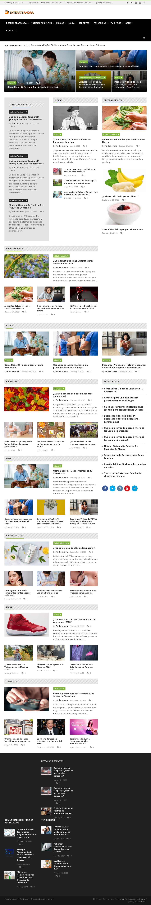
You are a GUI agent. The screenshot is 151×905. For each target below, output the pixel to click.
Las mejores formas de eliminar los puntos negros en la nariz (17, 592)
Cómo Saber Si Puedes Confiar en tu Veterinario (33, 87)
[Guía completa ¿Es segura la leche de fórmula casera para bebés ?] (18, 430)
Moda (56, 614)
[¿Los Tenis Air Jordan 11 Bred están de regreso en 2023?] (26, 625)
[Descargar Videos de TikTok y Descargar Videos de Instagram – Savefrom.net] (124, 344)
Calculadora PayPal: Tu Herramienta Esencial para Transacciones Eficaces (68, 45)
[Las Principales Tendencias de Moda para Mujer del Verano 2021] (46, 830)
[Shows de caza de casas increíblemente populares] (18, 727)
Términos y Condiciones (51, 2)
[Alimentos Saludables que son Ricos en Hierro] (18, 294)
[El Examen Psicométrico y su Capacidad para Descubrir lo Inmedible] (9, 875)
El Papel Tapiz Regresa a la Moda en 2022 (50, 665)
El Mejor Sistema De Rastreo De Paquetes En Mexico (26, 206)
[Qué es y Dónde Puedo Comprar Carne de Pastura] (84, 430)
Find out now (18, 123)
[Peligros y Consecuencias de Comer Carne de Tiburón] (46, 847)
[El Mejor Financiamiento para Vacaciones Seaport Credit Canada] (9, 853)
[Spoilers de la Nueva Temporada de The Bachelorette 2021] (84, 727)
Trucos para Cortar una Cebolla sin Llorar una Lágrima (72, 140)
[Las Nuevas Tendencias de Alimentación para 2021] (46, 864)
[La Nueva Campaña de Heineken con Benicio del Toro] (51, 727)
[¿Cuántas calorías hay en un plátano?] (124, 180)
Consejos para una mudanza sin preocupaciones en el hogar (109, 66)
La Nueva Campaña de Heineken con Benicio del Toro (49, 741)
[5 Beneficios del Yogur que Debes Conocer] (124, 213)
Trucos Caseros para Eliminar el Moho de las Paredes (80, 170)
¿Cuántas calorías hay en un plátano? (120, 196)
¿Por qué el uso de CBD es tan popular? (74, 548)
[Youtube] (140, 2)
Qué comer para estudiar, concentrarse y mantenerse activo (50, 308)
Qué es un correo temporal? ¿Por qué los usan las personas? (26, 118)
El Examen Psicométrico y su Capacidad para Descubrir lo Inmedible (25, 877)
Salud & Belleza (60, 543)
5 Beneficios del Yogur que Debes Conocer (123, 229)
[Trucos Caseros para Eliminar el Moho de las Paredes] (57, 171)
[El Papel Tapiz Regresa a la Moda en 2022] (51, 652)
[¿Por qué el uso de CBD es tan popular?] (26, 553)
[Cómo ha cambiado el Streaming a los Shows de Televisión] (26, 699)
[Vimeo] (144, 2)
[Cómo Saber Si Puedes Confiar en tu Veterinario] (26, 344)
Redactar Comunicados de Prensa (78, 2)
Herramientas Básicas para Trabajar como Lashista (83, 591)
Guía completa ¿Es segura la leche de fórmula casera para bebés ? (18, 444)
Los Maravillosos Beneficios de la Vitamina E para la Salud (50, 444)
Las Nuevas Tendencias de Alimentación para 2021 (63, 865)
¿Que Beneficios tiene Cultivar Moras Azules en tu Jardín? (73, 262)
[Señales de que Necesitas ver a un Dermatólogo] (51, 578)
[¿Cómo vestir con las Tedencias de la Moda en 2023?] (18, 652)
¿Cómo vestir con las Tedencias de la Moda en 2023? (16, 667)
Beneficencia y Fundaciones (91, 78)
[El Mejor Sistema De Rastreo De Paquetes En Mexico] (46, 811)
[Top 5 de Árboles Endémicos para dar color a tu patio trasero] (57, 182)
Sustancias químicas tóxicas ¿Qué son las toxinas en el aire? (80, 193)
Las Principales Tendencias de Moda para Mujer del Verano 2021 (62, 831)
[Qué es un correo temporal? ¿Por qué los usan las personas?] (46, 771)
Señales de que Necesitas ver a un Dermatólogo (49, 591)
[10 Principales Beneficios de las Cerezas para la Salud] (84, 294)
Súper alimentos (110, 134)
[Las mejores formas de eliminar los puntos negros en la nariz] (18, 578)
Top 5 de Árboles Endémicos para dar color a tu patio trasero (80, 181)
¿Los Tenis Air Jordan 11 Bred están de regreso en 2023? (74, 620)
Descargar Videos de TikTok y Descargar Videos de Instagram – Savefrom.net (128, 84)
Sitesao (34, 899)
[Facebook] (127, 2)
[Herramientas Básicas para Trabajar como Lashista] (84, 578)
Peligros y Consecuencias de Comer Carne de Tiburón (63, 848)
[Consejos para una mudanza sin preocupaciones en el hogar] (75, 344)
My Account (34, 2)
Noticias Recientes (17, 112)
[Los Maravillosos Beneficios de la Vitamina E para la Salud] (51, 430)
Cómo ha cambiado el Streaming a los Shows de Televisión (73, 695)
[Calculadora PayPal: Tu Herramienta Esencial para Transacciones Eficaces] (51, 507)
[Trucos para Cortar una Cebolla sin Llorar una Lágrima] (75, 118)
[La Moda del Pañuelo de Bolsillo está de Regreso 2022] (84, 652)
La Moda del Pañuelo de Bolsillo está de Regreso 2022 (81, 667)
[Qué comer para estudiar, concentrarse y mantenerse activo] (51, 294)
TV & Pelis (58, 689)
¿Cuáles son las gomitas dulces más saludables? (72, 395)
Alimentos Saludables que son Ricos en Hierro (17, 307)
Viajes (10, 83)
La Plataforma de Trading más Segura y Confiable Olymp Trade (26, 833)
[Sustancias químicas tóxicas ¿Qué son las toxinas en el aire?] (57, 194)
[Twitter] (131, 2)
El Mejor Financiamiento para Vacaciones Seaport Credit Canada (25, 854)
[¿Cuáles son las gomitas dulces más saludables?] (26, 399)
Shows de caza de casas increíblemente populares (17, 740)
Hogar (56, 134)
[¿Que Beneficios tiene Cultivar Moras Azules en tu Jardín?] (26, 266)
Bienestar (58, 389)
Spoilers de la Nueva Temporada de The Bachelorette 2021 (80, 741)
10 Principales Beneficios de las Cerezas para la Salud (84, 307)
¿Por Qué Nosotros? (104, 2)
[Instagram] (136, 2)
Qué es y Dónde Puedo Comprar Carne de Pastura (83, 442)
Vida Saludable (60, 256)
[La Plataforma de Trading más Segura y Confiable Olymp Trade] (9, 833)
